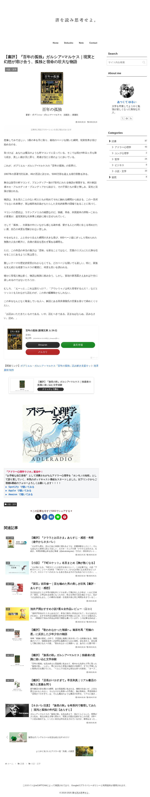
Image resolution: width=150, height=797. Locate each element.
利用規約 (107, 785)
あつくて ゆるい (126, 102)
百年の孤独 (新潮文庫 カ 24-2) (41, 330)
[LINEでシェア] (58, 517)
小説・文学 (11, 504)
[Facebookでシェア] (45, 517)
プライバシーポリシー (90, 785)
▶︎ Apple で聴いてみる (18, 490)
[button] (143, 62)
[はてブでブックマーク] (51, 517)
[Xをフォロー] (123, 118)
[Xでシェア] (38, 517)
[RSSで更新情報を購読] (131, 118)
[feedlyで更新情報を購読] (127, 118)
